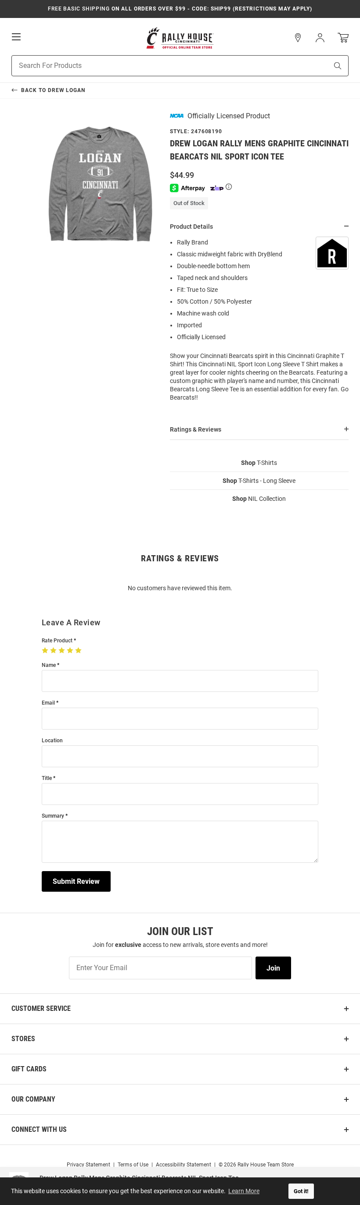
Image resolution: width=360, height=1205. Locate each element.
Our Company (33, 1099)
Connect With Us (39, 1129)
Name (49, 665)
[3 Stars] (62, 650)
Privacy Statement (88, 1165)
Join (273, 968)
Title (47, 778)
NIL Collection (259, 498)
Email (48, 703)
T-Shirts (259, 462)
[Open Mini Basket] (343, 37)
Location (52, 741)
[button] (298, 37)
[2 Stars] (54, 650)
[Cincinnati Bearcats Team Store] (180, 38)
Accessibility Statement (183, 1165)
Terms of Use (133, 1165)
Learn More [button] (243, 1190)
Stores (23, 1039)
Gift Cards (29, 1069)
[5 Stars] (79, 650)
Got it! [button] (301, 1191)
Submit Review (76, 881)
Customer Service (41, 1008)
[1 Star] (46, 650)
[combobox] (159, 66)
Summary (53, 816)
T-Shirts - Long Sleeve (259, 480)
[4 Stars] (71, 650)
